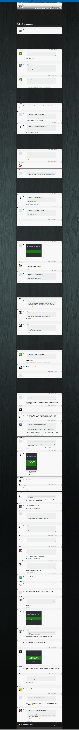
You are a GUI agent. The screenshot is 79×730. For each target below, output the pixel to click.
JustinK (20, 706)
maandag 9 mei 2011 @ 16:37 (51, 241)
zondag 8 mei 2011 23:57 (33, 79)
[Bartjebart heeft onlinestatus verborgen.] (17, 49)
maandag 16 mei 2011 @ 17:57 (51, 573)
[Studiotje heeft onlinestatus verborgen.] (17, 574)
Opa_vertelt (20, 322)
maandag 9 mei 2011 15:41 (33, 197)
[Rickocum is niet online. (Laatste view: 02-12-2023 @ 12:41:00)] (17, 27)
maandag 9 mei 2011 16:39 (33, 274)
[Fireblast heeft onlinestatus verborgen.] (17, 298)
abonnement (18, 25)
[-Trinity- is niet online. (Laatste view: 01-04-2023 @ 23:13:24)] (17, 647)
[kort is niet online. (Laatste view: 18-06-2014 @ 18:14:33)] (17, 169)
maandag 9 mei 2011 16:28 (33, 210)
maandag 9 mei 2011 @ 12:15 (51, 161)
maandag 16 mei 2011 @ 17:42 (51, 535)
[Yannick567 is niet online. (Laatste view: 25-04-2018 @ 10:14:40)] (17, 103)
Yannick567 (20, 103)
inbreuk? (60, 2)
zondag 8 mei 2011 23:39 (33, 65)
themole (20, 261)
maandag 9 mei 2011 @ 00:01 (51, 75)
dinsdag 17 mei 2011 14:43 (33, 697)
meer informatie (31, 467)
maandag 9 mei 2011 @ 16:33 (51, 219)
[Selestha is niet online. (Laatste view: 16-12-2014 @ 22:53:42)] (17, 686)
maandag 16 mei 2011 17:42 (33, 550)
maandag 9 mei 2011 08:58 (33, 126)
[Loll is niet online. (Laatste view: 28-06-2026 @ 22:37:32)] (17, 535)
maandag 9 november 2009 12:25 (30, 645)
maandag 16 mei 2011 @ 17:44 (51, 560)
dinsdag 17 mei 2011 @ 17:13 (51, 693)
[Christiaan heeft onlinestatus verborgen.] (17, 640)
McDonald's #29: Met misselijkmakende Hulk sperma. (26, 24)
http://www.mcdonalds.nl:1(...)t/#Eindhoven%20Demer (33, 267)
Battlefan (20, 420)
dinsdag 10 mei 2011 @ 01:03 (51, 350)
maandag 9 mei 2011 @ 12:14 (51, 149)
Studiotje (20, 573)
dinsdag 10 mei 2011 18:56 (33, 424)
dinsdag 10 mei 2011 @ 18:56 (51, 393)
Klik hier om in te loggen (24, 2)
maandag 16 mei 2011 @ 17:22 (51, 502)
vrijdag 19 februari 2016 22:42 (29, 508)
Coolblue (24, 25)
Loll (19, 484)
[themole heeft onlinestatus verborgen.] (17, 261)
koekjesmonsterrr (21, 111)
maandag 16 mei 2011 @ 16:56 (51, 484)
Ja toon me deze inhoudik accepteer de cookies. (33, 251)
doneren (58, 2)
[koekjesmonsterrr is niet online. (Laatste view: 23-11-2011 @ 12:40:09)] (17, 111)
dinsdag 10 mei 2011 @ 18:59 (51, 405)
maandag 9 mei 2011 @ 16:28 (51, 193)
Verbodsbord (20, 161)
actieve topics (56, 25)
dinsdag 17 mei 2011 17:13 (33, 710)
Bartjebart (20, 49)
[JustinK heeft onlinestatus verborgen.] (17, 707)
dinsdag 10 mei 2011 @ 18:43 (51, 371)
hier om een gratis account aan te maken (32, 2)
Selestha (20, 686)
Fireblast (20, 298)
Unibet (21, 25)
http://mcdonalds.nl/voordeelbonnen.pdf (31, 204)
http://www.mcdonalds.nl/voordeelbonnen (48, 105)
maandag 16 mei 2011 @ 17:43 (51, 546)
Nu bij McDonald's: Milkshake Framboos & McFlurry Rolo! (31, 472)
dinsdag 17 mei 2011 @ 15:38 (51, 673)
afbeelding (29, 633)
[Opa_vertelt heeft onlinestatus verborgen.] (17, 322)
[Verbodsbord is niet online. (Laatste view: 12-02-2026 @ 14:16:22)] (17, 581)
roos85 (20, 502)
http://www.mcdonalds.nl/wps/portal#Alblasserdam (32, 264)
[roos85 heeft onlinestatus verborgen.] (17, 503)
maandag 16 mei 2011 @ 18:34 (51, 588)
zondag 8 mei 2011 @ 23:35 (52, 27)
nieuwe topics (60, 25)
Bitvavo (26, 25)
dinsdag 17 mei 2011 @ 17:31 (51, 706)
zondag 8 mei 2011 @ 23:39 (52, 49)
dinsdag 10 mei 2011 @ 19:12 (51, 420)
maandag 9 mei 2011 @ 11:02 (51, 122)
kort (19, 169)
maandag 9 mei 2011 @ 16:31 (51, 206)
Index (17, 23)
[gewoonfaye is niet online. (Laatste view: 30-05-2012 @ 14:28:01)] (17, 309)
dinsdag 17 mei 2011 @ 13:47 (51, 647)
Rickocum (20, 27)
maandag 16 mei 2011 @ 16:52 (51, 450)
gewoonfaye (20, 596)
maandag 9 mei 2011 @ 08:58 (51, 110)
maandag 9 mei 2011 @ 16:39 (51, 261)
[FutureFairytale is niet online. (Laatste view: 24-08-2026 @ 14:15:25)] (17, 477)
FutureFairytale (21, 477)
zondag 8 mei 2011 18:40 (33, 114)
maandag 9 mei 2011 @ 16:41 (51, 270)
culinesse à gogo (21, 23)
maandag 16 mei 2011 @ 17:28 (51, 510)
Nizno (36, 508)
